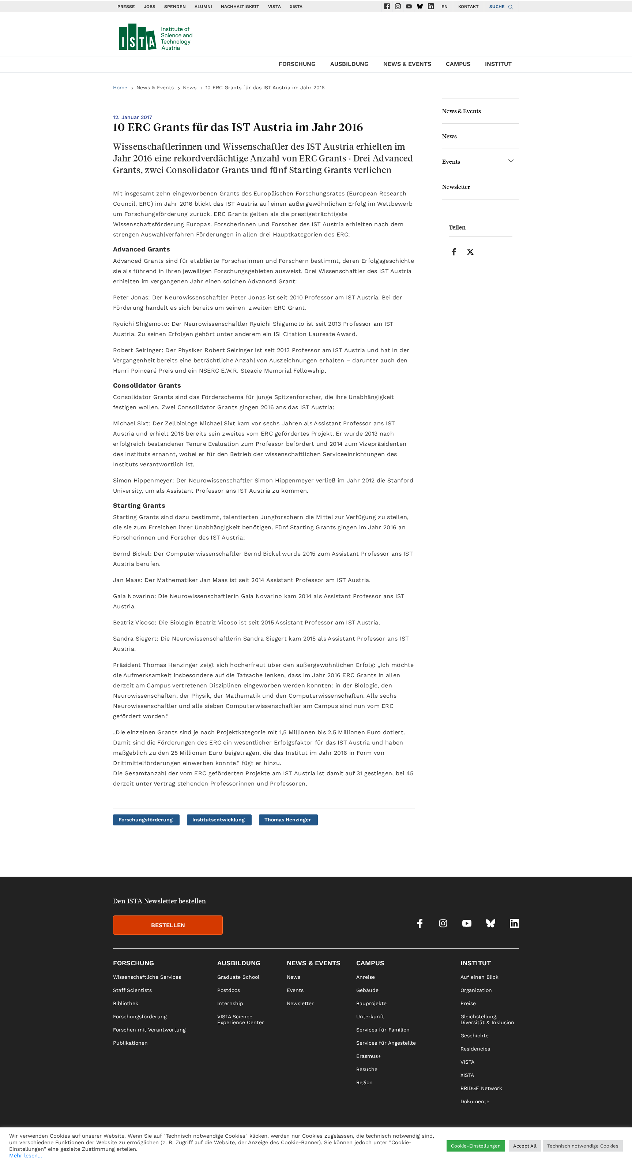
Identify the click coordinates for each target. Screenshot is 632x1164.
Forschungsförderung (145, 819)
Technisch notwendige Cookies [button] (582, 1146)
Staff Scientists (132, 990)
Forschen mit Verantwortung (149, 1030)
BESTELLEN (168, 925)
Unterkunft (370, 1016)
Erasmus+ (368, 1056)
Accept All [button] (525, 1146)
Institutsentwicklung (218, 819)
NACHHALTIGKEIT (240, 6)
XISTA (296, 6)
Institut (498, 63)
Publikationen (130, 1043)
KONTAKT (468, 6)
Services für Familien (383, 1030)
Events (451, 161)
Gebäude (367, 990)
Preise (468, 1003)
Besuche (366, 1069)
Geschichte (474, 1035)
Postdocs (228, 990)
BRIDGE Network (481, 1088)
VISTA (274, 6)
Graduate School (238, 977)
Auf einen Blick (479, 977)
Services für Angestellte (386, 1043)
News (189, 87)
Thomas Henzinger (287, 819)
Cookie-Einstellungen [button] (476, 1146)
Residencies (475, 1049)
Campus (458, 63)
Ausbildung (349, 63)
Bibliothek (125, 1003)
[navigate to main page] (155, 35)
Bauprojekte (371, 1003)
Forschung (297, 63)
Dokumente (474, 1101)
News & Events (407, 63)
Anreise (365, 977)
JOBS (149, 6)
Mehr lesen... (25, 1155)
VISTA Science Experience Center (240, 1019)
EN (444, 6)
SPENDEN (175, 6)
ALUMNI (203, 6)
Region (364, 1082)
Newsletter (456, 186)
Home (120, 87)
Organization (476, 990)
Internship (230, 1003)
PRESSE (126, 6)
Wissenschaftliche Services (147, 977)
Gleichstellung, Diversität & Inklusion (487, 1019)
